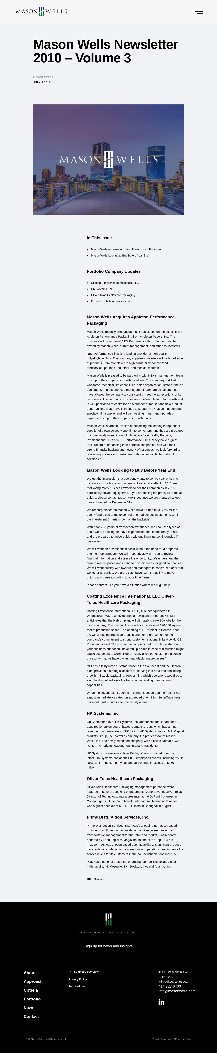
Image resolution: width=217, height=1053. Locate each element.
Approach (33, 981)
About (30, 972)
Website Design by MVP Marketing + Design (173, 1039)
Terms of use (77, 986)
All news (98, 879)
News (29, 1007)
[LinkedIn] (176, 1002)
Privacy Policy (78, 979)
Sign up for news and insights (108, 946)
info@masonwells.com (176, 991)
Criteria (31, 990)
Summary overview (86, 971)
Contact (31, 1016)
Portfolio (32, 999)
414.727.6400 (170, 986)
